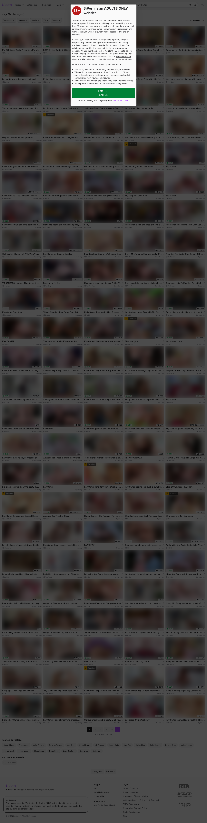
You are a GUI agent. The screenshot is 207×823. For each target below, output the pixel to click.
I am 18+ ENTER (103, 92)
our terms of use (120, 100)
